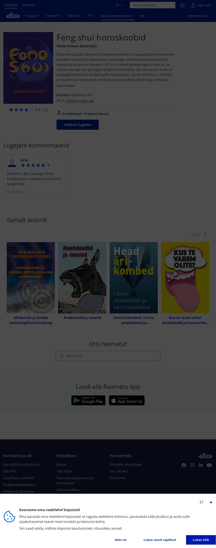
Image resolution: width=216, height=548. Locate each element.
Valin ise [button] (121, 539)
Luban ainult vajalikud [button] (160, 539)
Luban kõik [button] (201, 539)
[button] (204, 502)
